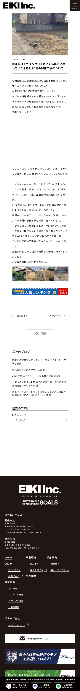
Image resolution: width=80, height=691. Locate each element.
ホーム (8, 557)
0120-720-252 (27, 529)
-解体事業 (12, 588)
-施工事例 (34, 563)
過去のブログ (19, 415)
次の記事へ (55, 315)
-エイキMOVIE (36, 570)
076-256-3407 (16, 548)
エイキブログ (14, 570)
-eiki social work (16, 625)
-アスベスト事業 (15, 594)
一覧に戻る (40, 333)
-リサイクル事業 (15, 600)
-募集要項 (54, 563)
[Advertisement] (40, 143)
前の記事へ (22, 315)
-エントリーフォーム (59, 570)
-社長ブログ (13, 576)
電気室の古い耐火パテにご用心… (29, 369)
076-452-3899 (16, 532)
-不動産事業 (13, 607)
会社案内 (31, 576)
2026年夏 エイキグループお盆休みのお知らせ (36, 375)
